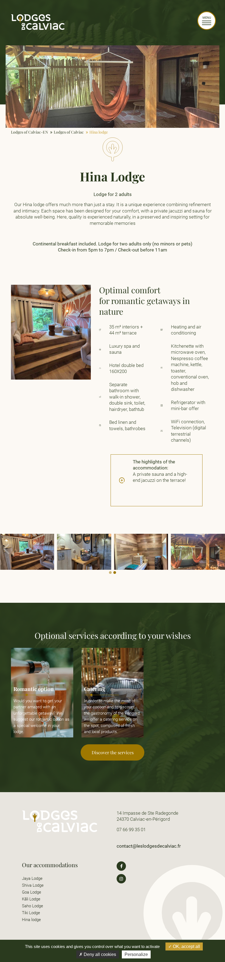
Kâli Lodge (31, 899)
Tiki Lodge (31, 912)
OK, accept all (186, 946)
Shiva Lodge (33, 885)
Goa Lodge (31, 892)
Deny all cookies (99, 954)
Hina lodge (31, 919)
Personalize (136, 954)
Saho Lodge (32, 905)
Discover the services (113, 752)
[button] (218, 554)
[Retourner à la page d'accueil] (37, 29)
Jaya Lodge (32, 878)
